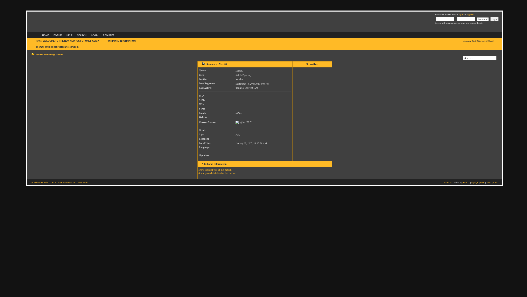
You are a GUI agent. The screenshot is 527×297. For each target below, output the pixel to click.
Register (108, 35)
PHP (482, 182)
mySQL (474, 182)
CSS (495, 182)
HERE (103, 41)
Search (81, 35)
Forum (58, 35)
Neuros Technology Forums (49, 54)
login (460, 14)
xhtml (488, 182)
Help (69, 35)
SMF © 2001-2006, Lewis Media (73, 182)
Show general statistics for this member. (217, 172)
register (470, 14)
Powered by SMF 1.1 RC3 (43, 182)
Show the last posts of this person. (215, 169)
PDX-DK (448, 182)
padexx (466, 182)
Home (45, 35)
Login (94, 35)
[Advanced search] (464, 54)
